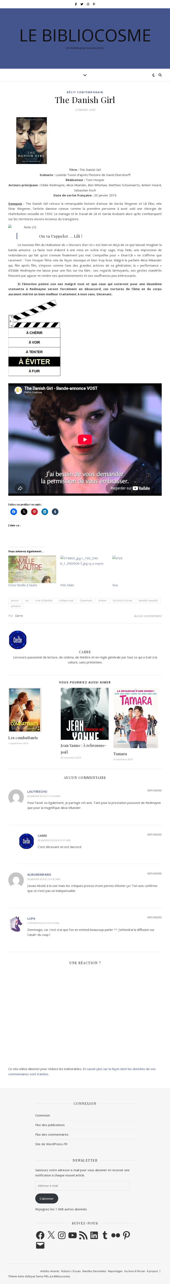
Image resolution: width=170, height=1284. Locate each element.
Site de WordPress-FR (51, 1144)
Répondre (154, 790)
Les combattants (23, 737)
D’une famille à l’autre (22, 585)
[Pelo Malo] (84, 569)
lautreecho (37, 791)
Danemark (86, 600)
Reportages (115, 1271)
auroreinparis (39, 874)
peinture (16, 606)
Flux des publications (50, 1125)
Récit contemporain (85, 92)
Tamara (120, 753)
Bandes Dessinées (94, 1271)
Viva (115, 585)
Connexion (42, 1115)
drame (102, 600)
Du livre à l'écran (122, 600)
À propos (152, 1271)
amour (15, 600)
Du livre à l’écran (134, 1271)
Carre (19, 616)
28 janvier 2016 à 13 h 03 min (43, 879)
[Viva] (136, 569)
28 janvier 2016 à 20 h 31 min (54, 840)
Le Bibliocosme (85, 35)
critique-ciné (66, 600)
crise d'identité (43, 600)
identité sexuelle (148, 600)
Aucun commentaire (148, 616)
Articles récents (50, 1271)
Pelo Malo (67, 585)
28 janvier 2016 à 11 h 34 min (43, 796)
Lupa (31, 918)
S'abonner (47, 1198)
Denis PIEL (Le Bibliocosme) (53, 1276)
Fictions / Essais (71, 1271)
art (27, 600)
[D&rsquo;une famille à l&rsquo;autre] (32, 569)
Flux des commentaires (51, 1134)
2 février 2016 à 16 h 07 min (43, 923)
